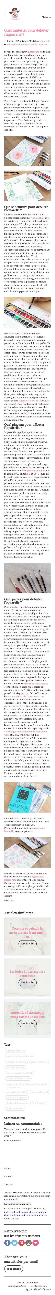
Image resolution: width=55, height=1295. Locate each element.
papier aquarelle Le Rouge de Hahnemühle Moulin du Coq (27, 1084)
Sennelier (45, 391)
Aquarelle (45, 41)
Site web (8, 1184)
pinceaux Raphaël (36, 470)
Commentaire (12, 1140)
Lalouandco (14, 14)
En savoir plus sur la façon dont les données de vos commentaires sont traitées (25, 1215)
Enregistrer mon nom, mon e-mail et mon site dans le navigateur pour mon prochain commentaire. (27, 1196)
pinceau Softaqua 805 (17, 1092)
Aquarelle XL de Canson (22, 696)
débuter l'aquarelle (15, 1067)
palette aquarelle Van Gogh (19, 1073)
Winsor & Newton (28, 400)
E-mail (8, 1176)
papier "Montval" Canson (18, 1078)
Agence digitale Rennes (38, 1289)
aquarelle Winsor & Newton (20, 1056)
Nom (7, 1168)
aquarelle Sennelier (16, 1050)
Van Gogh (36, 217)
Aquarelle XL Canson (16, 1062)
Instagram (33, 51)
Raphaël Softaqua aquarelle (19, 1103)
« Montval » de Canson (35, 683)
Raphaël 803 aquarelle (17, 1097)
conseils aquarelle (39, 1062)
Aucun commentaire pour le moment (27, 44)
